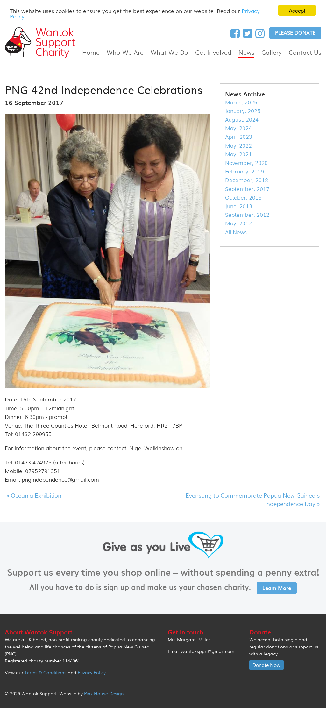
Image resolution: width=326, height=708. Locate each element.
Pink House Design (104, 693)
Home (91, 52)
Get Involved (213, 52)
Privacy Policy (92, 672)
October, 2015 (243, 197)
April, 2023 (238, 136)
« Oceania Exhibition (33, 495)
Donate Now (266, 665)
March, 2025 (241, 102)
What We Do (169, 52)
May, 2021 (238, 154)
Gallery (271, 52)
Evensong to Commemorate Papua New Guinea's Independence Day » (253, 499)
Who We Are (125, 52)
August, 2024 (242, 119)
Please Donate (295, 32)
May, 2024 (238, 128)
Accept (297, 10)
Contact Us (305, 52)
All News (236, 232)
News (246, 52)
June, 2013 (238, 206)
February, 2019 (244, 171)
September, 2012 (247, 214)
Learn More (276, 587)
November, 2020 (246, 162)
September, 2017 (247, 189)
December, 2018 (246, 180)
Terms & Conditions (46, 672)
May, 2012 (238, 223)
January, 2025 (242, 111)
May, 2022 (238, 145)
